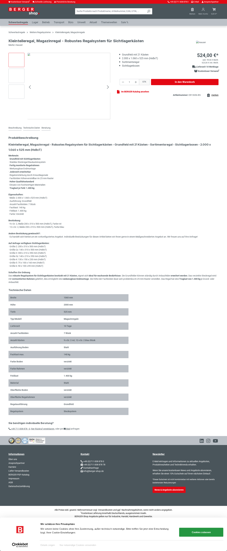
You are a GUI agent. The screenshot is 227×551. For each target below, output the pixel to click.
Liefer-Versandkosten (18, 471)
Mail (68, 429)
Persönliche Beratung (66, 2)
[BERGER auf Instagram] (208, 441)
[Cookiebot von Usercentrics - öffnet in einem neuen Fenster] (20, 545)
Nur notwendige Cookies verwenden (78, 545)
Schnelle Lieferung (43, 2)
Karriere (12, 467)
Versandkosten (105, 510)
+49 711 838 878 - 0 (20, 429)
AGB (10, 482)
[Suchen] (148, 11)
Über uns (12, 459)
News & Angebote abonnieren (169, 490)
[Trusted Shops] (11, 440)
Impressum (13, 478)
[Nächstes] (108, 88)
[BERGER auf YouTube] (215, 441)
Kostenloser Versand (20, 2)
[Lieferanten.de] (18, 440)
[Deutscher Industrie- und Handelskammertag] (25, 440)
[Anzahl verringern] (123, 82)
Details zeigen (47, 545)
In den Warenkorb (185, 82)
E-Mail (196, 2)
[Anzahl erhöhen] (136, 82)
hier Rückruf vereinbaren (42, 429)
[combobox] (110, 11)
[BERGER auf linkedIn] (202, 441)
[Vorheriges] (29, 88)
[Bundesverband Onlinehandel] (36, 440)
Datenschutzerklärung (19, 486)
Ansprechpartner (211, 2)
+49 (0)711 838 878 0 (179, 2)
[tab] (15, 128)
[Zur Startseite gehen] (23, 11)
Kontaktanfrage (91, 468)
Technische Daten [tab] (31, 128)
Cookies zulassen (201, 532)
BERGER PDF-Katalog (18, 474)
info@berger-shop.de (93, 471)
